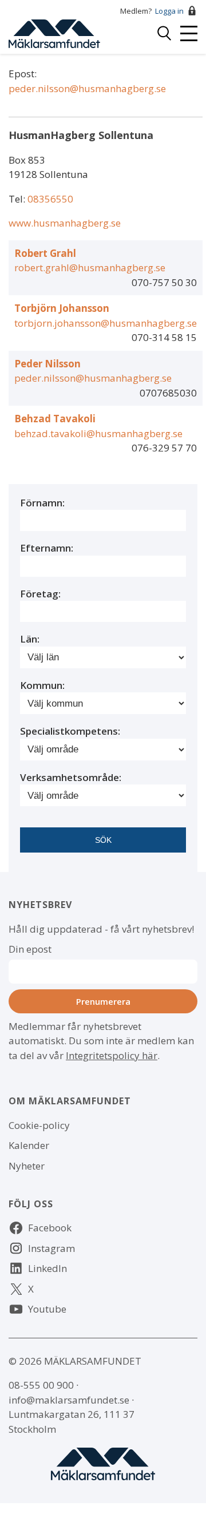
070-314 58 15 (164, 337)
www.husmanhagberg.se (65, 222)
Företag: (40, 593)
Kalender (29, 1145)
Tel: (18, 198)
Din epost (30, 949)
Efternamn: (46, 547)
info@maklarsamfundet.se (69, 1399)
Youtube (47, 1308)
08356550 (50, 198)
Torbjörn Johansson (61, 308)
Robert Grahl (45, 253)
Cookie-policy (39, 1125)
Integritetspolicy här (111, 1055)
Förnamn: (42, 502)
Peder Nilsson (47, 363)
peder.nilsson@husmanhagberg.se (87, 88)
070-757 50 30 (164, 282)
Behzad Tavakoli (55, 418)
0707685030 (168, 392)
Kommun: (42, 685)
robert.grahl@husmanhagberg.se (89, 267)
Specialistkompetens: (70, 731)
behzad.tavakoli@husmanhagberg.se (98, 433)
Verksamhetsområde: (70, 777)
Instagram (51, 1248)
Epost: (23, 73)
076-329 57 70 (164, 447)
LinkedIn (47, 1268)
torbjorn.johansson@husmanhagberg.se (105, 323)
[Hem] (54, 32)
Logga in (169, 11)
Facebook (50, 1227)
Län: (29, 638)
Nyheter (27, 1165)
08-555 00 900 (41, 1385)
